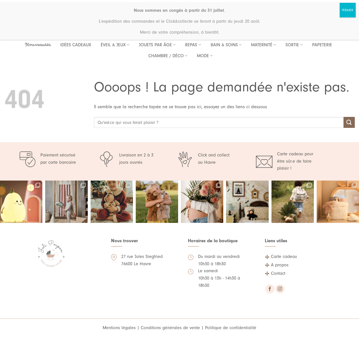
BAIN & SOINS (224, 44)
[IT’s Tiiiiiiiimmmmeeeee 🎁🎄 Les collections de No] (112, 202)
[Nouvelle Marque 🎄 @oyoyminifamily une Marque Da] (66, 202)
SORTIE (292, 44)
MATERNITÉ (261, 44)
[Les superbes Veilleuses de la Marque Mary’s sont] (21, 202)
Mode (203, 55)
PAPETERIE (322, 44)
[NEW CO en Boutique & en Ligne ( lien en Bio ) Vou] (292, 202)
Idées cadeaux (75, 44)
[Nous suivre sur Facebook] (270, 289)
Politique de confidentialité (230, 327)
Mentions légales (119, 327)
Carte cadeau (284, 256)
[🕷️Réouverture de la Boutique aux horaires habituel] (247, 202)
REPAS (191, 44)
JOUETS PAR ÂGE (155, 44)
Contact (278, 273)
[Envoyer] (349, 122)
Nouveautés (38, 45)
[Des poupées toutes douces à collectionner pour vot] (157, 202)
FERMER (347, 10)
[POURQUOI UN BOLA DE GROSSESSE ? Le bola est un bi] (202, 202)
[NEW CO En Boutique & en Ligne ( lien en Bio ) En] (338, 202)
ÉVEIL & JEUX (113, 44)
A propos (280, 264)
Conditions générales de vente (170, 327)
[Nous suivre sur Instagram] (280, 289)
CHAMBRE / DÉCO (166, 55)
